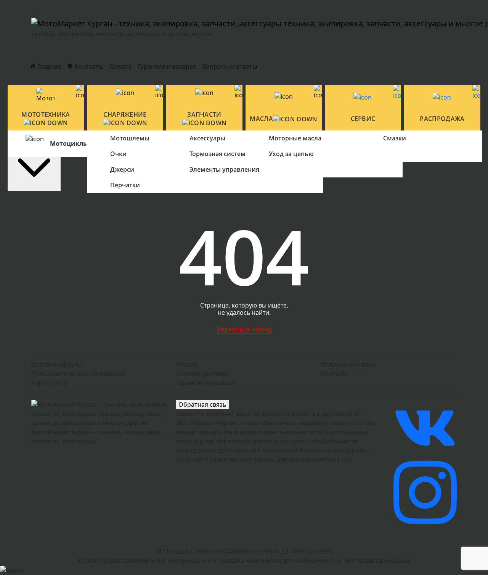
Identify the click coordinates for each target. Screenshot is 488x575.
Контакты (335, 373)
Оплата (120, 66)
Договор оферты (56, 364)
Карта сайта (49, 383)
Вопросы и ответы (229, 66)
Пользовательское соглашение (78, 373)
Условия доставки (203, 373)
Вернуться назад (244, 328)
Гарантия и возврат (167, 66)
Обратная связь (202, 404)
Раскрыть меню (34, 138)
